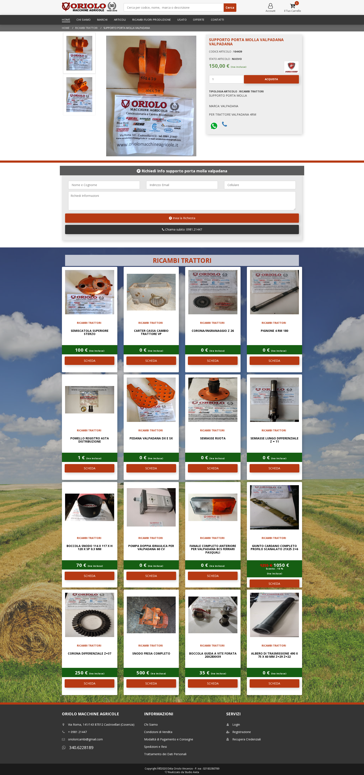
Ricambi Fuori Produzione (151, 20)
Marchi (102, 20)
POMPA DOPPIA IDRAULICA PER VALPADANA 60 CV (151, 547)
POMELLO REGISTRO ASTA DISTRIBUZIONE (89, 439)
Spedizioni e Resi (155, 747)
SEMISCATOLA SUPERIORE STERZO (89, 332)
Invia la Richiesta (183, 218)
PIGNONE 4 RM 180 (274, 331)
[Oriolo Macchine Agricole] (89, 7)
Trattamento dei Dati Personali (165, 754)
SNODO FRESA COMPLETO (151, 653)
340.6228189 (80, 747)
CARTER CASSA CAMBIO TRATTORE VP (151, 332)
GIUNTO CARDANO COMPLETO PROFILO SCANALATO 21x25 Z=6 (274, 547)
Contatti (217, 20)
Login (236, 724)
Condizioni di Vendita (158, 732)
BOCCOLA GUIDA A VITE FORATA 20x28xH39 (213, 655)
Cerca (230, 7)
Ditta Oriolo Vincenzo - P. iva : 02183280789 (193, 768)
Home (66, 20)
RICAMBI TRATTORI (86, 28)
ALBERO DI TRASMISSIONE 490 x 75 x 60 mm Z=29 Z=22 (274, 655)
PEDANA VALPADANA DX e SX (151, 438)
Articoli (120, 20)
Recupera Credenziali (246, 739)
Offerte (199, 20)
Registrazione (241, 732)
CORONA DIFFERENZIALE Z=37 (89, 653)
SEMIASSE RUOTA (213, 438)
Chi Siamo (83, 20)
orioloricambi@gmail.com (85, 739)
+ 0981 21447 (77, 732)
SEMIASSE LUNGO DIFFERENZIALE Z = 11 (274, 439)
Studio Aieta (192, 772)
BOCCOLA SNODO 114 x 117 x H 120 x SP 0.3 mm (89, 547)
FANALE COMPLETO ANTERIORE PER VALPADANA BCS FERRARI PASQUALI (213, 549)
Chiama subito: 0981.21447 (183, 229)
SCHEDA (89, 361)
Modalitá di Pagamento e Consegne (168, 739)
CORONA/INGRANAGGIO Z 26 (213, 331)
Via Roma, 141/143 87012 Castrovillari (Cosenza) (101, 724)
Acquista (271, 79)
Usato (182, 20)
